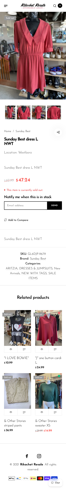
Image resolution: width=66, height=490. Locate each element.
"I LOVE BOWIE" (16, 358)
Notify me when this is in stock (27, 197)
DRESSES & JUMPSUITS (35, 268)
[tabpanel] (33, 55)
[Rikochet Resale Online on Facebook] (27, 456)
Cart (60, 6)
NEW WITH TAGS (34, 273)
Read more (24, 349)
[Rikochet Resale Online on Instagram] (39, 456)
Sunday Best (38, 258)
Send (54, 206)
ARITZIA (12, 268)
